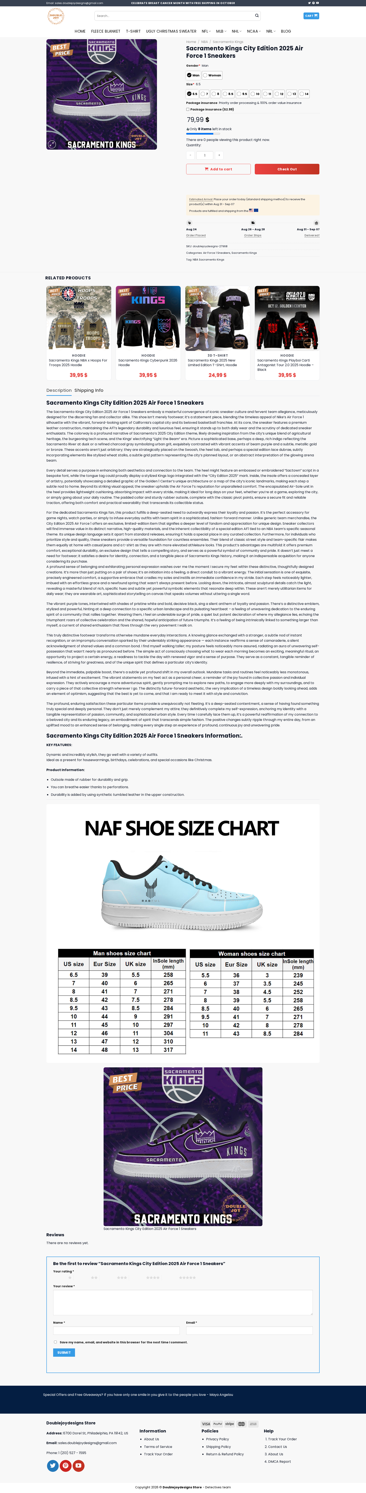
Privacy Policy (217, 1439)
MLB (219, 31)
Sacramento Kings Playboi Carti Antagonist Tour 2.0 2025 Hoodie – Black (285, 365)
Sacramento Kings (228, 41)
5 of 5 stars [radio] (170, 1277)
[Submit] (257, 15)
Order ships (252, 235)
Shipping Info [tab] (89, 390)
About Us (151, 1439)
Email (191, 1323)
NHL (235, 31)
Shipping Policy (218, 1446)
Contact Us (277, 1446)
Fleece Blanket (106, 31)
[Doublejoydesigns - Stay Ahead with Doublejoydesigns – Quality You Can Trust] (67, 15)
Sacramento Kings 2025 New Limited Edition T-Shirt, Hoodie (212, 362)
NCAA (252, 31)
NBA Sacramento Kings (208, 259)
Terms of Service (158, 1446)
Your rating (63, 1271)
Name (59, 1323)
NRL (269, 31)
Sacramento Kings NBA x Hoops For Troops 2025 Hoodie (78, 362)
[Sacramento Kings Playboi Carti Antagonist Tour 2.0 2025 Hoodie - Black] (287, 318)
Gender (193, 65)
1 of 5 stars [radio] (59, 1277)
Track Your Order (158, 1454)
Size (190, 84)
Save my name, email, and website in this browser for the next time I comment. (124, 1342)
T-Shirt (133, 31)
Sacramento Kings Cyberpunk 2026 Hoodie (147, 362)
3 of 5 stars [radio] (108, 1277)
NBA (204, 41)
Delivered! (312, 235)
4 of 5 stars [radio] (137, 1277)
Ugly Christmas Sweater (171, 31)
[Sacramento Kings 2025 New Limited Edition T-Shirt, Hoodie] (217, 318)
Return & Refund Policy (225, 1454)
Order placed (196, 235)
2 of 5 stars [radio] (82, 1277)
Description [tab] (59, 390)
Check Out (287, 169)
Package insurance (202, 103)
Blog (286, 31)
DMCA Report (279, 1461)
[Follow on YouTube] (317, 3)
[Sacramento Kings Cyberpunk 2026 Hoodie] (148, 318)
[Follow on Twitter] (309, 3)
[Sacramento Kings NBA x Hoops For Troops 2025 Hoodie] (78, 318)
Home (80, 31)
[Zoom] (52, 144)
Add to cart (221, 169)
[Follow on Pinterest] (313, 3)
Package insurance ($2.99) (212, 109)
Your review (64, 1286)
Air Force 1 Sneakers (216, 253)
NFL (205, 31)
